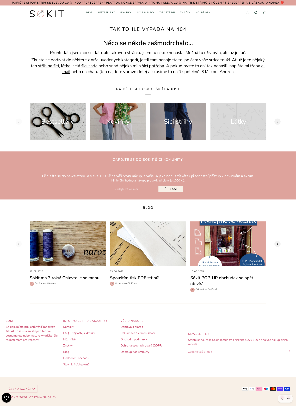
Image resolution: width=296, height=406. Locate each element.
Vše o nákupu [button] (132, 321)
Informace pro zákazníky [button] (85, 321)
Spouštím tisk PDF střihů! (134, 278)
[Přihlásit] (287, 351)
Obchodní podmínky (134, 339)
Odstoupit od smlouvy (135, 352)
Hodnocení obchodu (76, 358)
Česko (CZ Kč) (20, 389)
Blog (66, 352)
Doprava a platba (132, 327)
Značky (68, 346)
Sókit (13, 397)
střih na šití (48, 66)
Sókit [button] (10, 321)
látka (65, 66)
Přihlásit (171, 189)
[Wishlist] (6, 398)
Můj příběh (70, 339)
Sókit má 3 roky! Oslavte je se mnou (64, 278)
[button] (89, 12)
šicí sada (89, 66)
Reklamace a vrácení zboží (138, 333)
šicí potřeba (153, 66)
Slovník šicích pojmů (76, 364)
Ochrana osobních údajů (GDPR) (142, 346)
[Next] (277, 122)
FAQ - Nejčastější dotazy (79, 333)
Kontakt (68, 327)
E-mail (118, 192)
